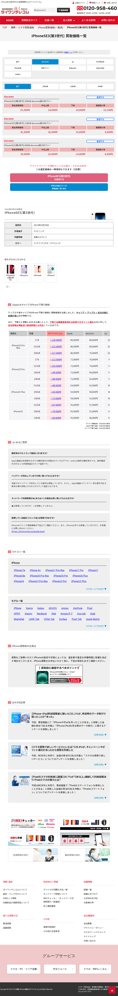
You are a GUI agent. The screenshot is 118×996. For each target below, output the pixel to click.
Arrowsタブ (67, 613)
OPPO (17, 613)
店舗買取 (7, 927)
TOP (4, 27)
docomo (45, 61)
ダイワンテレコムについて (15, 889)
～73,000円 (56, 398)
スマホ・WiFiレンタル (95, 969)
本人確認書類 (49, 906)
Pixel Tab (77, 619)
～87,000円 (56, 404)
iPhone (17, 608)
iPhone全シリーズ (59, 186)
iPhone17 (93, 570)
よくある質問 (88, 20)
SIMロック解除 (9, 898)
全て (18, 61)
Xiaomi (28, 613)
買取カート (96, 2)
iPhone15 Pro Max (38, 581)
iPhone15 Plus (78, 581)
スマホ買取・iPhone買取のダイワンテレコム (26, 989)
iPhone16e (19, 575)
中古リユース (60, 969)
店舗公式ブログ (91, 893)
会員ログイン (80, 2)
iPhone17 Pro (76, 570)
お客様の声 (89, 902)
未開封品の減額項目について (16, 902)
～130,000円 (56, 340)
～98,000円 (56, 372)
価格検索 (64, 10)
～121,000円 (56, 346)
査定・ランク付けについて (15, 893)
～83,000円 (56, 391)
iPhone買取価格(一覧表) (50, 27)
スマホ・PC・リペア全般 (24, 969)
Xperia (29, 608)
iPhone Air (35, 570)
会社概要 (88, 923)
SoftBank (100, 61)
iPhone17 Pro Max (54, 570)
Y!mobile (17, 68)
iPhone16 (19, 581)
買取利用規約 (49, 926)
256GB (45, 86)
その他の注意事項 (51, 931)
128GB (73, 86)
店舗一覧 (49, 20)
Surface (63, 619)
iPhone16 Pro (61, 575)
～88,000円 (56, 378)
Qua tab (81, 613)
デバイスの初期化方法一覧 (55, 889)
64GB (100, 86)
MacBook (42, 613)
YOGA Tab (49, 619)
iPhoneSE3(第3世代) (59, 177)
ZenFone (77, 608)
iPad (53, 613)
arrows (64, 608)
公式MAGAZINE (91, 898)
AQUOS (53, 608)
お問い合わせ (111, 2)
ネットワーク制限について (55, 893)
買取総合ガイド (29, 20)
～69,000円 (56, 417)
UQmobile (100, 68)
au (73, 61)
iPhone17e (19, 570)
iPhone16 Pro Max (39, 575)
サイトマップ (90, 936)
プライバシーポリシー (94, 927)
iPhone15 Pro (59, 581)
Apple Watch (93, 619)
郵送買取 (7, 923)
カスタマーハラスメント (95, 932)
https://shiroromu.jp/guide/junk (28, 531)
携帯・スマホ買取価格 (22, 27)
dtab (92, 613)
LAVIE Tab (34, 619)
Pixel (89, 608)
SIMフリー (45, 68)
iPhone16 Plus (80, 575)
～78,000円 (56, 411)
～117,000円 (56, 353)
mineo (17, 74)
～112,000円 (56, 359)
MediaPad (19, 619)
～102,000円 (56, 366)
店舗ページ (68, 52)
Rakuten (72, 68)
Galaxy (40, 608)
